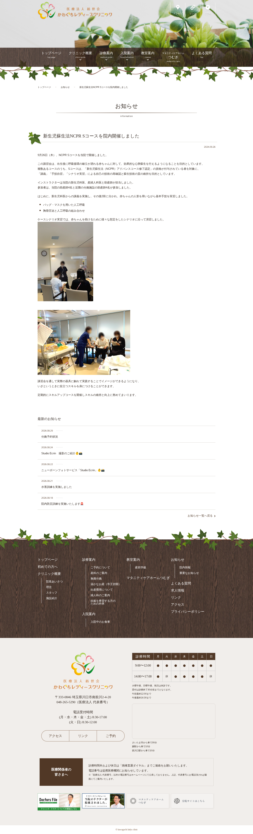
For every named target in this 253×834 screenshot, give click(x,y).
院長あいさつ (54, 581)
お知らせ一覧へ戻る (200, 515)
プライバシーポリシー (187, 611)
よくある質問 (202, 54)
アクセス (177, 604)
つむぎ (173, 57)
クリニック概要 (80, 54)
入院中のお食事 (100, 621)
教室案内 (147, 54)
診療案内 (106, 54)
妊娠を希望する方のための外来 (103, 602)
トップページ (51, 54)
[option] (126, 33)
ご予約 (111, 736)
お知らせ (177, 559)
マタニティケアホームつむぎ (148, 577)
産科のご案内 (99, 573)
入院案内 (127, 54)
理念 (49, 587)
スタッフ (51, 592)
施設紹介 (51, 598)
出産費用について (102, 589)
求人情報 (177, 590)
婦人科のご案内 (100, 595)
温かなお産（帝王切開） (106, 584)
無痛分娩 (96, 578)
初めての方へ (48, 566)
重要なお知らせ (189, 573)
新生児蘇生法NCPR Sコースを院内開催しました (91, 136)
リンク (176, 597)
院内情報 (185, 567)
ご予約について (100, 567)
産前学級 (140, 567)
